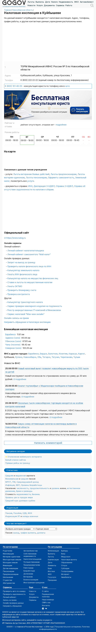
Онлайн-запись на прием (16, 318)
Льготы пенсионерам (36, 177)
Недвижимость (66, 2)
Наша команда (48, 600)
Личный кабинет (9, 597)
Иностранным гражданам (34, 583)
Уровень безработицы (31, 485)
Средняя (9, 475)
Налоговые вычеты (69, 560)
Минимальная (11, 479)
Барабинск (10, 334)
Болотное (53, 354)
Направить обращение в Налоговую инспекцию (27, 322)
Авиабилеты (66, 577)
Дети (47, 2)
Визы (63, 554)
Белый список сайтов (15, 460)
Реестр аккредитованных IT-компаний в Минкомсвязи (34, 310)
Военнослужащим (31, 580)
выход (16, 533)
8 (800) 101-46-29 (13, 86)
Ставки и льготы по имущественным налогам (29, 282)
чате (67, 86)
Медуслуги (65, 557)
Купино (18, 357)
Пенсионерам (8, 571)
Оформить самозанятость (61, 177)
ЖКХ (76, 2)
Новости (31, 5)
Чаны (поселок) (12, 345)
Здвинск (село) (12, 338)
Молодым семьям (10, 562)
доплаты (41, 533)
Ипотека (51, 571)
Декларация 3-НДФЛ (44, 186)
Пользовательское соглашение (68, 627)
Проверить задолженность (14, 594)
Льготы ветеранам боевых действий (31, 174)
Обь (39, 357)
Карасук (73, 354)
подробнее (61, 125)
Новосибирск (29, 357)
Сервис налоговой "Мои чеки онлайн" (25, 314)
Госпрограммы (67, 571)
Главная (7, 10)
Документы (49, 5)
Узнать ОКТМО (14, 286)
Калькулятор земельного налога (23, 270)
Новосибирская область (22, 10)
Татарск (46, 357)
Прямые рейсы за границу (17, 463)
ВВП (18, 485)
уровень (55, 488)
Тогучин (55, 357)
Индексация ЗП (12, 516)
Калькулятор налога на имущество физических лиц (32, 278)
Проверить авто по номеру (14, 591)
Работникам (28, 568)
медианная (20, 475)
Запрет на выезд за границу (21, 262)
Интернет (65, 574)
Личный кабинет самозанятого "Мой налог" (29, 254)
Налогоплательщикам (32, 559)
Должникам (28, 574)
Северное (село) (13, 348)
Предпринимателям (32, 565)
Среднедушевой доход (28, 482)
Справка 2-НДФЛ (64, 186)
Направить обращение (12, 606)
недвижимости (23, 494)
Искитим (63, 354)
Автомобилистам (88, 2)
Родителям (7, 551)
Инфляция (10, 485)
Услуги (40, 5)
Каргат (81, 354)
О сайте (45, 591)
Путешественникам (32, 562)
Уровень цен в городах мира (19, 497)
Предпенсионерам (10, 574)
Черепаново (66, 357)
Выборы (64, 551)
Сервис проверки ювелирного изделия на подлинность (34, 306)
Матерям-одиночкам (11, 557)
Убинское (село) (13, 341)
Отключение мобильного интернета (24, 457)
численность (23, 488)
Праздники (52, 580)
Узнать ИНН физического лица (22, 274)
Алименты (52, 565)
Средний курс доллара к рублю (20, 500)
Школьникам (8, 577)
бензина (35, 494)
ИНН (30, 186)
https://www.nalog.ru (16, 238)
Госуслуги (52, 577)
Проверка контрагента (18, 294)
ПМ (13, 482)
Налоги (54, 2)
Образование (66, 562)
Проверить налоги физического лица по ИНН (29, 266)
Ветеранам (28, 577)
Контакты (46, 605)
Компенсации (53, 560)
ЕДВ (25, 513)
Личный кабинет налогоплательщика (25, 250)
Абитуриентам (9, 583)
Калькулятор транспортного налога (25, 302)
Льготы (31, 2)
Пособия (17, 513)
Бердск (43, 354)
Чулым (77, 357)
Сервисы (60, 5)
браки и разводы (24, 491)
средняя (24, 479)
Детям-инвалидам (10, 568)
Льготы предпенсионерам (63, 174)
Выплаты (40, 2)
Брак (50, 568)
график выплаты (28, 533)
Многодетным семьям (12, 560)
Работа (68, 5)
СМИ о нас (46, 602)
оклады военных (30, 516)
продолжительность (39, 488)
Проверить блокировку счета (21, 290)
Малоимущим (8, 554)
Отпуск (64, 565)
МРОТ (8, 482)
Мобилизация (53, 551)
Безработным (29, 571)
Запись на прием (10, 600)
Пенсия (8, 513)
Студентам (7, 580)
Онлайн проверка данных (13, 603)
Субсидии (65, 568)
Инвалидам (7, 565)
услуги (30, 181)
